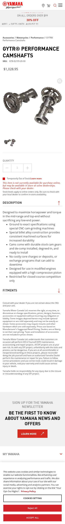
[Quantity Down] (7, 168)
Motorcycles (22, 37)
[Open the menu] (55, 5)
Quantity (8, 160)
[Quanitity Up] (28, 168)
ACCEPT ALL (32, 517)
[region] (32, 493)
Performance (37, 37)
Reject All (32, 508)
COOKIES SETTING (32, 498)
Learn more (36, 178)
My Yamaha (11, 454)
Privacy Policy (28, 491)
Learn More (28, 433)
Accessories (8, 37)
